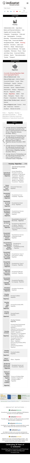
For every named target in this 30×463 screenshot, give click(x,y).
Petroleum (14, 51)
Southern (6, 109)
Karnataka (6, 87)
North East (10, 106)
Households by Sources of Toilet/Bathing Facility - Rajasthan (8, 246)
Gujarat (14, 83)
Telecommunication (20, 55)
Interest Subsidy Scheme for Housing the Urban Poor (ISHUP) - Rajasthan (17, 338)
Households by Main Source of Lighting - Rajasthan (19, 224)
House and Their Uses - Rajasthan (6, 188)
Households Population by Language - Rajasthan (7, 281)
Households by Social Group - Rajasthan (7, 204)
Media (12, 47)
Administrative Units (9, 28)
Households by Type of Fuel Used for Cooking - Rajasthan (7, 255)
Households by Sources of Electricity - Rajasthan (7, 224)
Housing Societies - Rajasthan (6, 353)
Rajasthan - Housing (13, 113)
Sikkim (18, 94)
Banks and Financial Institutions (12, 30)
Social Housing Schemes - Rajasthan (17, 346)
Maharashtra (7, 89)
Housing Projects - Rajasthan (6, 314)
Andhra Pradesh (20, 79)
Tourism (6, 57)
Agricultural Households (8, 114)
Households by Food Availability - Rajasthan (7, 196)
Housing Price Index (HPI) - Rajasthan (6, 305)
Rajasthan (12, 94)
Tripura (17, 96)
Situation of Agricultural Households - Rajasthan (18, 181)
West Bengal (21, 98)
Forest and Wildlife (18, 40)
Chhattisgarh (7, 83)
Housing (22, 42)
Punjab (6, 94)
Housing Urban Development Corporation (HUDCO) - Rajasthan (18, 326)
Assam (17, 81)
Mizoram (6, 91)
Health (17, 42)
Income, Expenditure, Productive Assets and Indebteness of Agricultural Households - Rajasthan (18, 174)
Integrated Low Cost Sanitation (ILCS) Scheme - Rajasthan (18, 334)
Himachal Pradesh (9, 85)
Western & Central (15, 109)
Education (6, 38)
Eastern (19, 104)
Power (20, 51)
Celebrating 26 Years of (15, 444)
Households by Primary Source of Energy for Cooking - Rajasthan (19, 228)
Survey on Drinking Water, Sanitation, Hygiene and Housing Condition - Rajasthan (6, 378)
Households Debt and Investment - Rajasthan (7, 272)
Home (4, 113)
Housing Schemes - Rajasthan (6, 334)
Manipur (14, 89)
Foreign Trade (8, 40)
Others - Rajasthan (15, 341)
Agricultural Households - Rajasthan (7, 174)
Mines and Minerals (13, 49)
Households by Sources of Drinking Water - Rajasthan (7, 212)
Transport (12, 57)
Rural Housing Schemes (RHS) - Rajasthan (18, 343)
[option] (14, 140)
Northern (17, 106)
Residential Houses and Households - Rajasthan (7, 366)
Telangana (11, 96)
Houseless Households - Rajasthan (7, 289)
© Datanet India (15, 452)
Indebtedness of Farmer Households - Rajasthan (18, 178)
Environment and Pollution (17, 38)
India (18, 77)
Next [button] (26, 140)
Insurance (13, 44)
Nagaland (12, 91)
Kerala (12, 87)
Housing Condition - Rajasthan (6, 297)
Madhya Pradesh (20, 87)
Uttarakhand (13, 98)
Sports (12, 55)
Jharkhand (17, 85)
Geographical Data (9, 42)
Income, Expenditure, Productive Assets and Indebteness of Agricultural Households (13, 116)
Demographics (11, 36)
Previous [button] (3, 140)
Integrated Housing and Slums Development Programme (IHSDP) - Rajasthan (18, 330)
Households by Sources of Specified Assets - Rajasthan (7, 236)
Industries (6, 44)
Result (14, 122)
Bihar (21, 81)
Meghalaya (21, 89)
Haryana (20, 83)
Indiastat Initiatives (15, 407)
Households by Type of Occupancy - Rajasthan (7, 264)
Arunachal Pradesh (9, 81)
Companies (7, 34)
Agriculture (19, 28)
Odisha (18, 91)
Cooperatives (14, 34)
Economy (18, 36)
